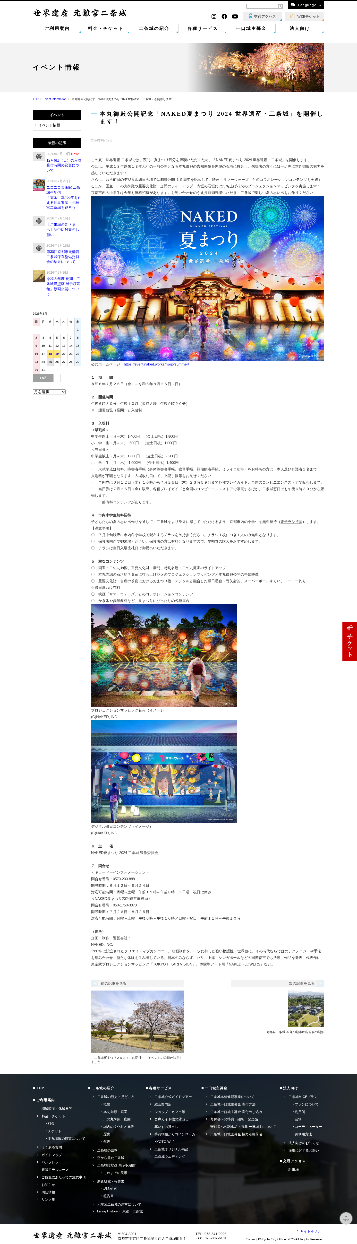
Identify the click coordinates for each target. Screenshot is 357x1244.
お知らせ (48, 1185)
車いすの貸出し (166, 1127)
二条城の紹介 (154, 28)
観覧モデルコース (55, 1170)
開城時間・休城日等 (57, 1109)
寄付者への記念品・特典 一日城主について (243, 1127)
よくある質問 (52, 1147)
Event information (55, 99)
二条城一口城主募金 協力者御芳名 (236, 1134)
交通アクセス (265, 16)
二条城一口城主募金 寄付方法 (232, 1104)
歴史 (106, 1134)
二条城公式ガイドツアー (173, 1097)
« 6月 (43, 378)
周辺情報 (48, 1192)
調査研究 (110, 1188)
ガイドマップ (52, 1155)
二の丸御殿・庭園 (117, 1119)
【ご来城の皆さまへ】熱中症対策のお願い (62, 229)
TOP (36, 99)
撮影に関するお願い (304, 1150)
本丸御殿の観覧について (66, 1138)
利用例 (300, 1112)
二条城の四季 (107, 1150)
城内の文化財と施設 (118, 1127)
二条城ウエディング (169, 1156)
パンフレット (52, 1162)
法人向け (300, 28)
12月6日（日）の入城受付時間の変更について (63, 165)
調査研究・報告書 (110, 1181)
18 (50, 354)
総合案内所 (162, 1104)
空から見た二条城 (110, 1158)
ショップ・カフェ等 (169, 1112)
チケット (54, 1131)
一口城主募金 (251, 28)
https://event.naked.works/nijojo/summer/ (156, 364)
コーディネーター (308, 1127)
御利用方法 (303, 1134)
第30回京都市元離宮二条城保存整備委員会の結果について (62, 257)
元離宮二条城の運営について (119, 1204)
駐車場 (294, 1170)
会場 (298, 1119)
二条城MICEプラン (303, 1097)
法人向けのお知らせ (304, 1143)
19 (57, 354)
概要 (106, 1104)
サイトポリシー (312, 1231)
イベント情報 (49, 125)
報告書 (108, 1196)
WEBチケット (308, 16)
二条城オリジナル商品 (171, 1149)
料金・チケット (106, 28)
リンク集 (48, 1199)
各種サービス (202, 28)
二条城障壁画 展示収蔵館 (116, 1165)
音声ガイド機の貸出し (171, 1119)
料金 (51, 1123)
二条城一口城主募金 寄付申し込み (236, 1112)
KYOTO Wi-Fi (164, 1142)
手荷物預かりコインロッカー (176, 1134)
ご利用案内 (57, 28)
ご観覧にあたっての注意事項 (64, 1177)
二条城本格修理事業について (232, 1097)
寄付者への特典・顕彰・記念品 (234, 1119)
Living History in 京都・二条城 (120, 1211)
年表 (106, 1142)
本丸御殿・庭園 (115, 1112)
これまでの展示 (115, 1173)
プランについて (307, 1104)
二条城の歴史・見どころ (116, 1097)
